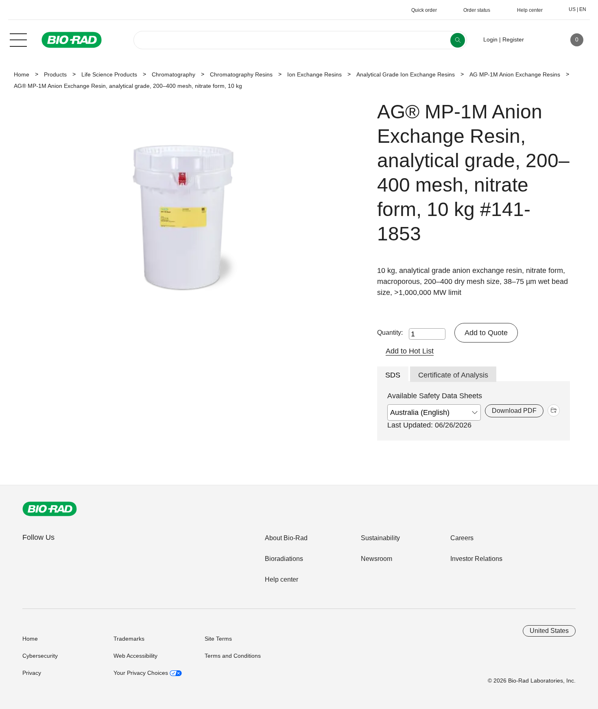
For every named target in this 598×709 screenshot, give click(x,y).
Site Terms (218, 638)
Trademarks (128, 638)
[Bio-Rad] (49, 509)
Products (55, 74)
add (554, 410)
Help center (281, 579)
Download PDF (514, 410)
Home (21, 74)
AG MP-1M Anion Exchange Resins (514, 74)
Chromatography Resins (241, 74)
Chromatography (173, 74)
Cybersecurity (40, 655)
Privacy (31, 673)
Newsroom (376, 558)
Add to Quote (486, 333)
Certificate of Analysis (453, 375)
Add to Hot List (410, 351)
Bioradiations (284, 558)
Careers (462, 537)
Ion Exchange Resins (314, 74)
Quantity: (390, 332)
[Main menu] (18, 39)
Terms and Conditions (233, 655)
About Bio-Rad (286, 537)
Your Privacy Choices (141, 673)
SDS (392, 375)
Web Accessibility (135, 655)
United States (549, 630)
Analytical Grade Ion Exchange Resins (405, 74)
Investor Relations (476, 558)
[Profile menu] (542, 40)
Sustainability (380, 537)
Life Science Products (109, 74)
